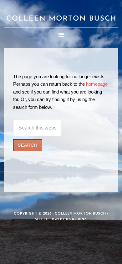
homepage (97, 84)
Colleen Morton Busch (61, 14)
